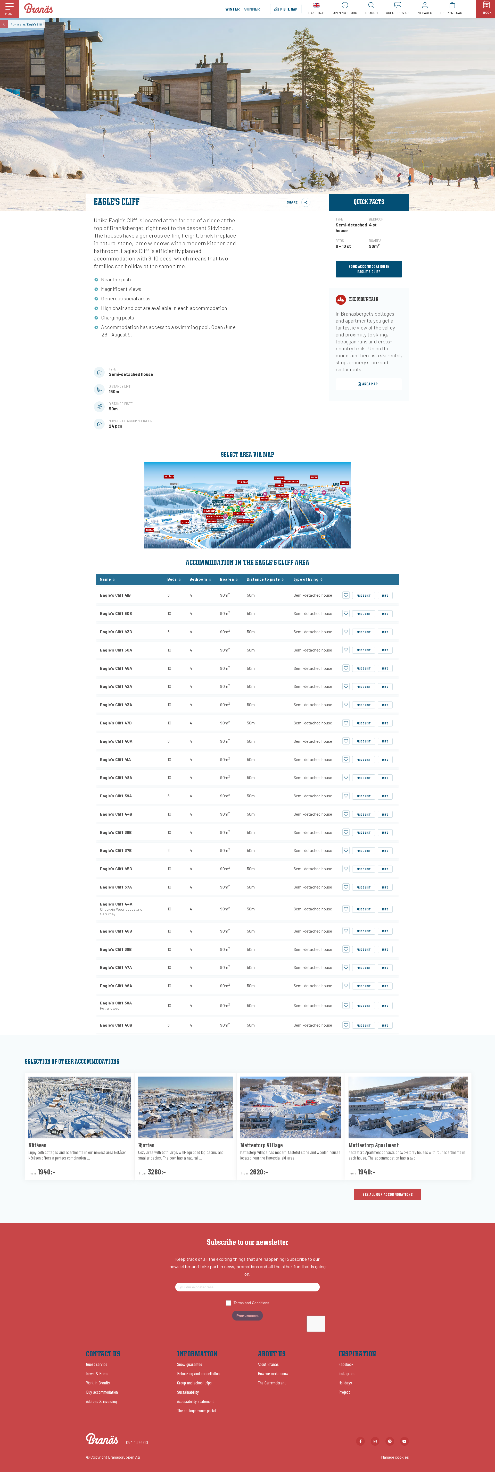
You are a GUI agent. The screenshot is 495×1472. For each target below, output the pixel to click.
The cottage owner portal (196, 1410)
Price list (364, 595)
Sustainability (188, 1392)
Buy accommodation (102, 1392)
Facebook (346, 1364)
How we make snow (273, 1373)
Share (292, 202)
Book (487, 12)
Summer (252, 9)
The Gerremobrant (272, 1382)
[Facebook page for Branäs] (360, 1441)
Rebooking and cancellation (198, 1373)
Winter (232, 9)
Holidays (345, 1382)
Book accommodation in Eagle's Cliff (369, 269)
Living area (18, 24)
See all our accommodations (387, 1194)
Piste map (288, 9)
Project (344, 1392)
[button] (9, 9)
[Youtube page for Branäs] (404, 1441)
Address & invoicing (101, 1401)
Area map (370, 384)
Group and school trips (194, 1382)
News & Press (97, 1373)
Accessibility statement (195, 1401)
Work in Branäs (98, 1382)
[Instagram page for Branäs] (375, 1441)
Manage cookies (395, 1456)
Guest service (96, 1364)
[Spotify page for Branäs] (389, 1441)
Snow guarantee (189, 1364)
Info (385, 595)
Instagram (346, 1373)
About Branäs (268, 1364)
